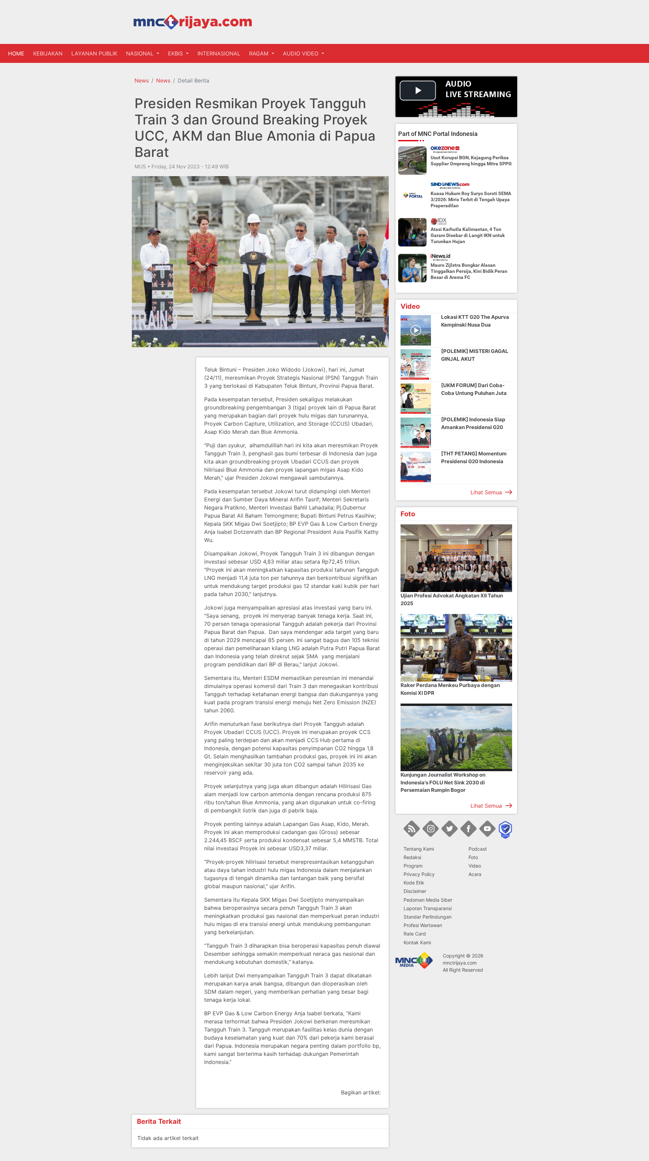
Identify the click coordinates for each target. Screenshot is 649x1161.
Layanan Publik (94, 53)
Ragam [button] (259, 53)
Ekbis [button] (176, 53)
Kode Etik (414, 882)
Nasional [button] (140, 53)
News (142, 80)
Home (17, 53)
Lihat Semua (486, 492)
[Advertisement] (159, 458)
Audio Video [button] (301, 53)
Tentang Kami (419, 849)
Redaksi (412, 857)
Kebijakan (48, 53)
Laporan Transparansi (428, 908)
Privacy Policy (419, 874)
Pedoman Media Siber (428, 900)
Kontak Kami (417, 942)
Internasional (218, 53)
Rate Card (415, 934)
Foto (473, 857)
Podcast (477, 849)
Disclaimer (415, 891)
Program (413, 866)
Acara (474, 874)
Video (474, 866)
